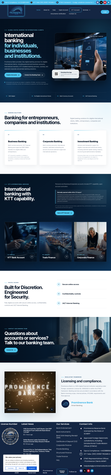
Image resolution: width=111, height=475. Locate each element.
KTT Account (75, 10)
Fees (54, 10)
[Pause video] (52, 409)
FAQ (57, 460)
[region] (21, 463)
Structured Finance (64, 453)
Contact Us (72, 14)
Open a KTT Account (63, 213)
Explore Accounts (12, 75)
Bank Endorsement (64, 428)
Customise (10, 468)
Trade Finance (62, 456)
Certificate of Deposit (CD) (66, 441)
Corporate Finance (63, 445)
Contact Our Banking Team (32, 75)
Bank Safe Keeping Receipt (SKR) (67, 436)
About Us (46, 10)
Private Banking (62, 449)
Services (85, 10)
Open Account (63, 10)
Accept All (32, 468)
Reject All (21, 468)
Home (38, 10)
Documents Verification (58, 14)
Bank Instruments (63, 432)
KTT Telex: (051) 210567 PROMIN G (44, 2)
